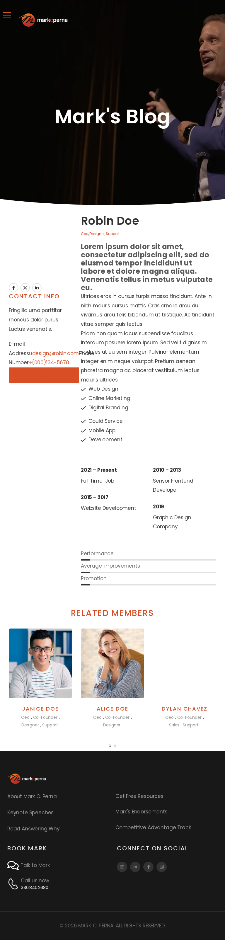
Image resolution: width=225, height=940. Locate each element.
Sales (174, 725)
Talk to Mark (35, 865)
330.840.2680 (34, 887)
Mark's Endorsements (141, 811)
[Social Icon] (122, 867)
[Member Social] (13, 287)
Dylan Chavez (184, 708)
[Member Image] (40, 663)
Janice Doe (40, 708)
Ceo (84, 233)
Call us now (35, 880)
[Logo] (43, 20)
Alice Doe (112, 708)
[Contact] (14, 865)
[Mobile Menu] (7, 15)
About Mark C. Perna (32, 796)
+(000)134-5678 (49, 362)
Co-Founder (45, 717)
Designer (97, 233)
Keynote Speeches (30, 812)
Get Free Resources (139, 796)
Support (113, 233)
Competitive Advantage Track (153, 827)
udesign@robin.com (54, 353)
